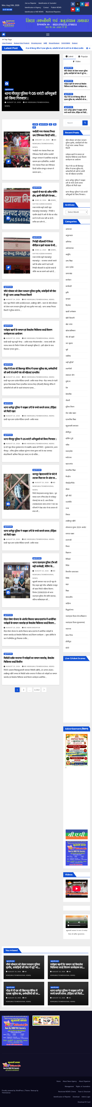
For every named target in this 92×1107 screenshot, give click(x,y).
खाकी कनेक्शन (71, 312)
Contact (46, 7)
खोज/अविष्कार (71, 331)
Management (69, 1086)
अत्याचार (69, 229)
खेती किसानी (70, 318)
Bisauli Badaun (54, 43)
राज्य (50, 124)
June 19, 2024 (41, 200)
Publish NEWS (56, 7)
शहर (67, 584)
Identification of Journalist (47, 3)
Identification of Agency (33, 7)
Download (76, 1097)
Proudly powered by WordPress (13, 1090)
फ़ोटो (34, 127)
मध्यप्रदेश (69, 451)
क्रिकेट (68, 305)
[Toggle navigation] (48, 34)
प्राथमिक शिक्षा (71, 419)
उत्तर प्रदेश (70, 267)
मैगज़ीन (68, 477)
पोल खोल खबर (71, 413)
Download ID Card (84, 1102)
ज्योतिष (68, 356)
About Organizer (84, 1081)
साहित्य (68, 603)
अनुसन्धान (69, 235)
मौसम (67, 489)
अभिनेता (68, 242)
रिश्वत (68, 515)
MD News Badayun (32, 628)
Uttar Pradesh (7, 43)
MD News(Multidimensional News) (44, 143)
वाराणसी (69, 540)
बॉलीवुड (68, 432)
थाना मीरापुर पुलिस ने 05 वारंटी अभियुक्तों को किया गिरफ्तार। (30, 439)
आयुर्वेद (68, 254)
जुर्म (67, 350)
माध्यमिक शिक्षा (71, 470)
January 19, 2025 (42, 140)
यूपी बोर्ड (68, 496)
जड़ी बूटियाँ (69, 362)
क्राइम (68, 299)
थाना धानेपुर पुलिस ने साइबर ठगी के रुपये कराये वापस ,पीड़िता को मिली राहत (75, 112)
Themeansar (6, 1093)
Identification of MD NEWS (34, 12)
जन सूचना (69, 343)
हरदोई (45, 43)
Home (59, 1081)
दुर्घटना (68, 381)
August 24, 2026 (13, 299)
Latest (70, 56)
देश (67, 388)
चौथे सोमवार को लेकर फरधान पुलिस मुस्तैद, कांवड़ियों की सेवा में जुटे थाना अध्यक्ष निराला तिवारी (75, 73)
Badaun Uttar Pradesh (21, 43)
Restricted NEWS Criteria (67, 1092)
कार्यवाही (69, 286)
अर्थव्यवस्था (70, 248)
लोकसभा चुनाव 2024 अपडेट (76, 527)
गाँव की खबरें (70, 337)
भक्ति (67, 445)
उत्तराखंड (69, 273)
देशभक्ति (69, 394)
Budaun (74, 43)
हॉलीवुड (68, 641)
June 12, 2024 (41, 250)
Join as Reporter (30, 3)
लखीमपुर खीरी (71, 521)
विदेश (67, 565)
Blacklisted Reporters (53, 12)
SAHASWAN (65, 43)
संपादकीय (69, 597)
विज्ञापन (68, 553)
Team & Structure (84, 1092)
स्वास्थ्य (68, 629)
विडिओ (68, 559)
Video (77, 61)
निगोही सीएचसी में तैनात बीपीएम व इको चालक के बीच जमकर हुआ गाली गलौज (44, 245)
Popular (84, 57)
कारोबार (68, 280)
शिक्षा (55, 124)
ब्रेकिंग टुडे (69, 438)
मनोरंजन (69, 457)
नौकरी (68, 400)
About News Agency (70, 1081)
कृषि (67, 293)
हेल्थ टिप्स (69, 635)
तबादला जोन (70, 375)
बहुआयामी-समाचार (35, 89)
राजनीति (69, 502)
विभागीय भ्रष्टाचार (72, 572)
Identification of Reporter (62, 1097)
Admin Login (86, 1097)
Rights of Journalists (83, 1086)
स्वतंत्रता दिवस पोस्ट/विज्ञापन (76, 616)
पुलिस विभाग (70, 407)
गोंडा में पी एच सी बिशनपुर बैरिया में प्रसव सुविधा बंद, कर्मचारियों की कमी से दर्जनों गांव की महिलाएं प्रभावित (75, 99)
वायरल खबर (70, 534)
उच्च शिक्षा (35, 124)
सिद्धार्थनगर (69, 610)
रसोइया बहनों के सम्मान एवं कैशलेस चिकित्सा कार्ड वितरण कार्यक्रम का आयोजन (52, 98)
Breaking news (36, 43)
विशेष (67, 578)
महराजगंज (69, 464)
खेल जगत (69, 324)
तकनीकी (69, 369)
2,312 (36, 690)
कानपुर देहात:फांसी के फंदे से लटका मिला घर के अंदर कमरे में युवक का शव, (44, 478)
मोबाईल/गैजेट (70, 483)
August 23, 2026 (40, 102)
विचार (68, 546)
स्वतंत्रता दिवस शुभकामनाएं (75, 622)
